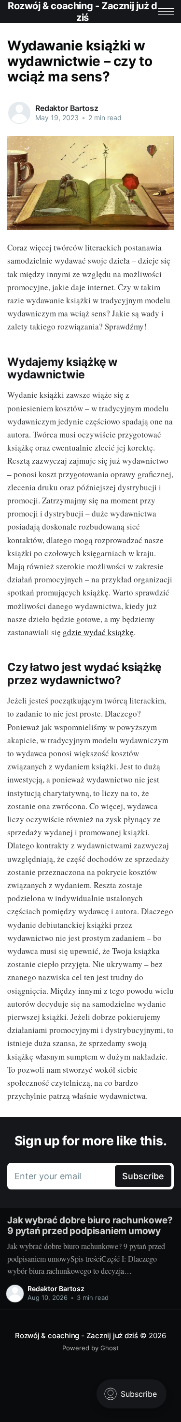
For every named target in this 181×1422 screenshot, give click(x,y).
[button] (166, 11)
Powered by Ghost (90, 1348)
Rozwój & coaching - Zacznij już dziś (76, 1335)
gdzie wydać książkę (98, 632)
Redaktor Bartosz (66, 108)
